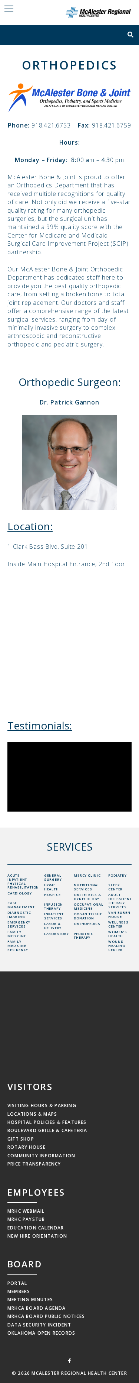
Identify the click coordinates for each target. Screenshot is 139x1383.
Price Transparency (34, 1164)
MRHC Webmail (25, 1211)
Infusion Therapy (53, 906)
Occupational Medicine (88, 906)
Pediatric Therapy (83, 935)
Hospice (52, 894)
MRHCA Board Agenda (36, 1308)
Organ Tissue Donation (88, 916)
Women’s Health (117, 933)
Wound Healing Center (116, 945)
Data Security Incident (39, 1325)
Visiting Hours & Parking (41, 1105)
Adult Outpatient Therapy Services (120, 900)
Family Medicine (16, 933)
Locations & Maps (32, 1114)
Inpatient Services (54, 916)
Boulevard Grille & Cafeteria (47, 1130)
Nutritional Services (87, 887)
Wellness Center (118, 924)
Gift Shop (20, 1139)
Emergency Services (18, 924)
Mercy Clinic (87, 875)
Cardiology (19, 893)
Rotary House (26, 1147)
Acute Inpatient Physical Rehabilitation (23, 881)
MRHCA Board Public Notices (46, 1316)
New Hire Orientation (37, 1236)
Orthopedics (87, 923)
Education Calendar (35, 1228)
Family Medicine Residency (17, 945)
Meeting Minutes (30, 1299)
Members (18, 1291)
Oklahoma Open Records (41, 1333)
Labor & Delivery (53, 925)
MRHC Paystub (26, 1219)
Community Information (41, 1155)
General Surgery (53, 877)
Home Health (51, 887)
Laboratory (56, 933)
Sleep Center (115, 887)
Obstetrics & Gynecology (87, 896)
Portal (17, 1283)
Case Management (21, 904)
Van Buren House (119, 914)
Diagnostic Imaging (19, 914)
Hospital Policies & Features (47, 1122)
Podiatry (117, 875)
